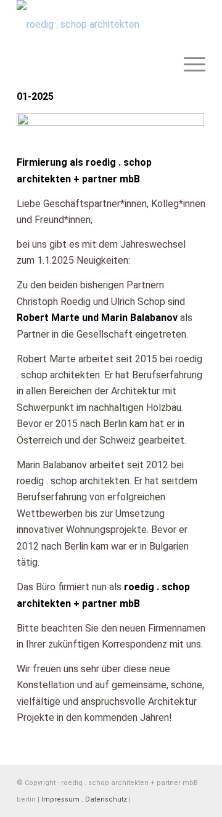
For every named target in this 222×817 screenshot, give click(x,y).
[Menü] (188, 24)
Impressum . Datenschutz (84, 799)
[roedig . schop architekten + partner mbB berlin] (92, 24)
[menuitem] (188, 24)
